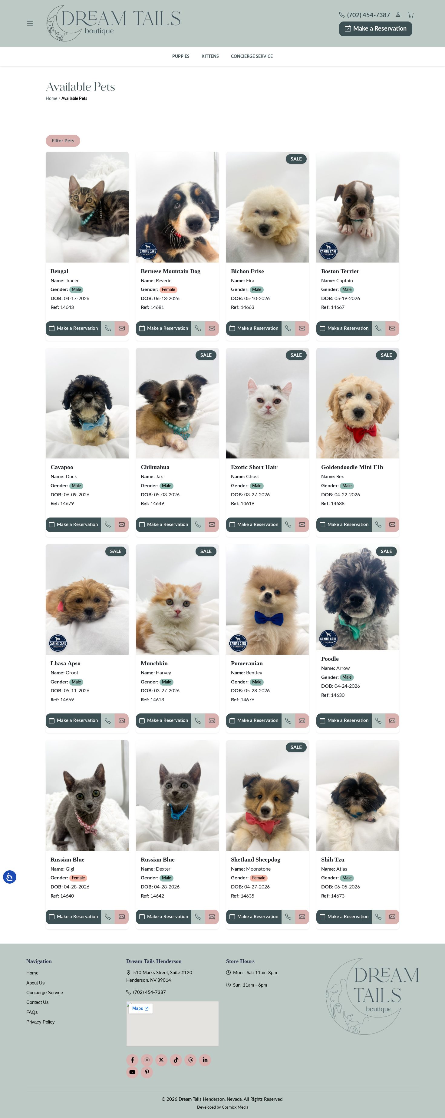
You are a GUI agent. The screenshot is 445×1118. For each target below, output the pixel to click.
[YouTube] (132, 1072)
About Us (35, 982)
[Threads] (190, 1060)
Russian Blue (67, 859)
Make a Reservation (380, 29)
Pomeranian (247, 663)
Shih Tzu (332, 859)
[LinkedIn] (205, 1060)
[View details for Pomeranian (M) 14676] (267, 599)
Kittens (210, 56)
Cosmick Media (235, 1107)
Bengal (59, 271)
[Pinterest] (147, 1072)
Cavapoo (62, 467)
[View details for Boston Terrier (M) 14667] (357, 207)
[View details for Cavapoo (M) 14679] (87, 403)
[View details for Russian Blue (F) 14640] (87, 795)
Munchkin (154, 663)
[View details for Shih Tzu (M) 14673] (357, 795)
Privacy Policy (40, 1021)
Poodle (330, 658)
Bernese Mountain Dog (170, 271)
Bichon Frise (247, 271)
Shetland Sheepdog (255, 859)
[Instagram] (147, 1060)
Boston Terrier (340, 271)
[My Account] (398, 15)
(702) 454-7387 (149, 992)
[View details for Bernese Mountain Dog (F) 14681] (177, 207)
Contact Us (37, 1002)
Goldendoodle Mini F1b (352, 467)
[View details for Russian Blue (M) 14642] (177, 795)
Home (51, 99)
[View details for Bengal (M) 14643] (87, 207)
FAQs (32, 1012)
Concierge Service (252, 56)
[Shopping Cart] (411, 15)
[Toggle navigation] (30, 23)
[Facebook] (132, 1060)
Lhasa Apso (66, 663)
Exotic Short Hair (254, 467)
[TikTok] (176, 1060)
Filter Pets (63, 140)
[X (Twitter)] (161, 1060)
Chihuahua (155, 467)
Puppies (181, 56)
